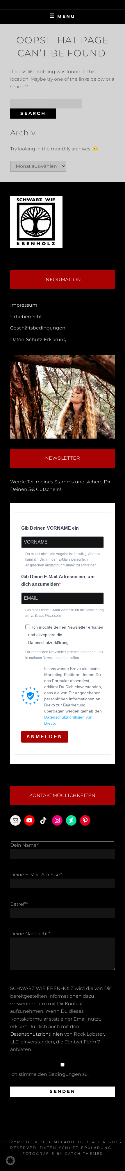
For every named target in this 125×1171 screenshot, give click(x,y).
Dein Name (24, 845)
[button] (10, 1160)
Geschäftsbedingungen (37, 328)
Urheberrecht (26, 316)
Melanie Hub (71, 1142)
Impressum (23, 305)
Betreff (19, 904)
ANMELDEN (44, 736)
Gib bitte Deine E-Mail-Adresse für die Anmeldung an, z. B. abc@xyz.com (64, 613)
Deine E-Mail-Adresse (36, 874)
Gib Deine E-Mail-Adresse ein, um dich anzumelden (57, 580)
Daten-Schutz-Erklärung (38, 339)
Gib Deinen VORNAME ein (50, 528)
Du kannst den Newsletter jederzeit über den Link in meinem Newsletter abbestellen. (64, 655)
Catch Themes (84, 1153)
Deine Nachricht (30, 933)
